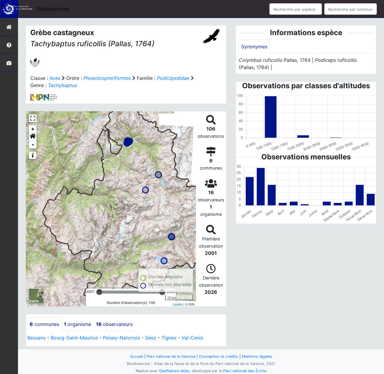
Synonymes (254, 47)
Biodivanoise (53, 9)
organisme (77, 324)
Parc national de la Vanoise (171, 356)
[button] (33, 137)
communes (44, 324)
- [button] (32, 144)
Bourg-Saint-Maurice (74, 338)
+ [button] (32, 129)
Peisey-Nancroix (121, 338)
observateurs (114, 324)
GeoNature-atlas (174, 371)
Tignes (168, 338)
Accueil (136, 356)
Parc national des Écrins (245, 371)
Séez (150, 338)
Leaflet (177, 304)
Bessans (36, 338)
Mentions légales (257, 356)
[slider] (99, 292)
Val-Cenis (192, 338)
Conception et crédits (218, 356)
